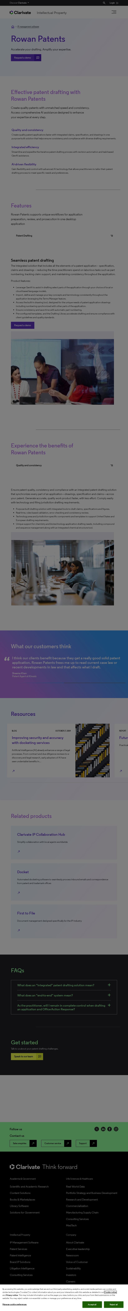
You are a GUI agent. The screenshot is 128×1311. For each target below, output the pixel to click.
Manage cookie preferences (14, 1304)
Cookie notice (110, 1292)
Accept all (92, 1304)
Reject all (114, 1304)
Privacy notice (12, 1295)
